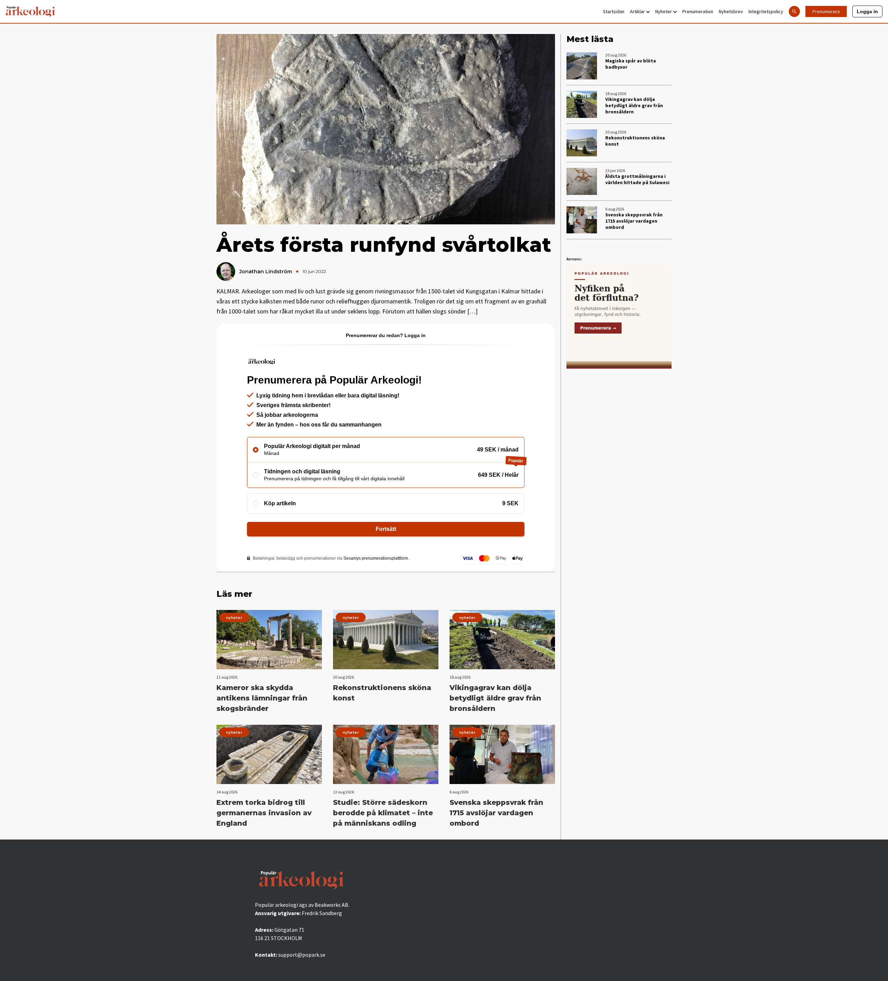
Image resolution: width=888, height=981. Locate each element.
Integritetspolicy (766, 11)
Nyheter (663, 11)
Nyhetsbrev (731, 11)
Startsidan (613, 11)
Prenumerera (826, 11)
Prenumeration (697, 11)
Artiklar (637, 11)
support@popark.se (301, 954)
